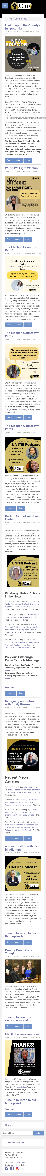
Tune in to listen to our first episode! (20, 1101)
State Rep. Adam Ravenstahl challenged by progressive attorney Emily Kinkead (22, 812)
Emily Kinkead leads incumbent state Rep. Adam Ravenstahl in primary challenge (22, 802)
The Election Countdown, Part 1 (22, 427)
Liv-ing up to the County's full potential (23, 27)
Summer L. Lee (20, 1087)
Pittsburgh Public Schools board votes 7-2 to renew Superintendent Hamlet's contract (22, 604)
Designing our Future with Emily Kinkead (20, 702)
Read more (9, 687)
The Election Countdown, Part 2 (22, 334)
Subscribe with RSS (16, 1142)
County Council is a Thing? (18, 951)
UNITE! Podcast (21, 19)
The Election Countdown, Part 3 (22, 248)
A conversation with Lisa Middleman (22, 848)
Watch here (10, 670)
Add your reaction (14, 160)
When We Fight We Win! (21, 168)
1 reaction (10, 508)
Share (27, 160)
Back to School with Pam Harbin (22, 517)
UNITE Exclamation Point (22, 1034)
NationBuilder (21, 1162)
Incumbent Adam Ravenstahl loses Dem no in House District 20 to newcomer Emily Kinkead (23, 790)
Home (9, 19)
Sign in (10, 1125)
